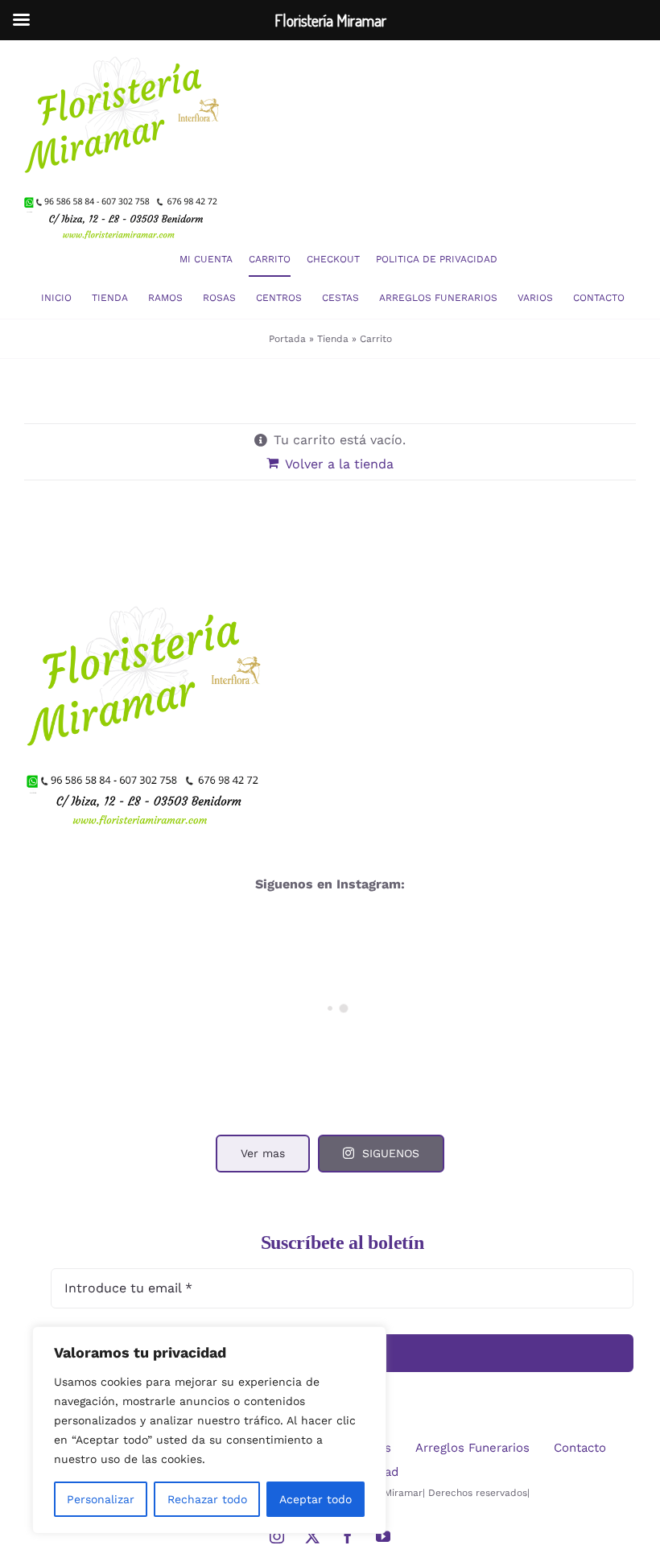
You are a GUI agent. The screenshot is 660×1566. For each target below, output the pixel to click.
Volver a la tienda (339, 464)
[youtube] (383, 1536)
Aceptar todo (315, 1499)
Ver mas (263, 1153)
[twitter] (312, 1536)
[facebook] (347, 1536)
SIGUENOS (390, 1153)
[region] (209, 1430)
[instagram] (277, 1536)
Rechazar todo (207, 1499)
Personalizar (100, 1499)
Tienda (333, 338)
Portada (287, 338)
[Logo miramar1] (124, 46)
